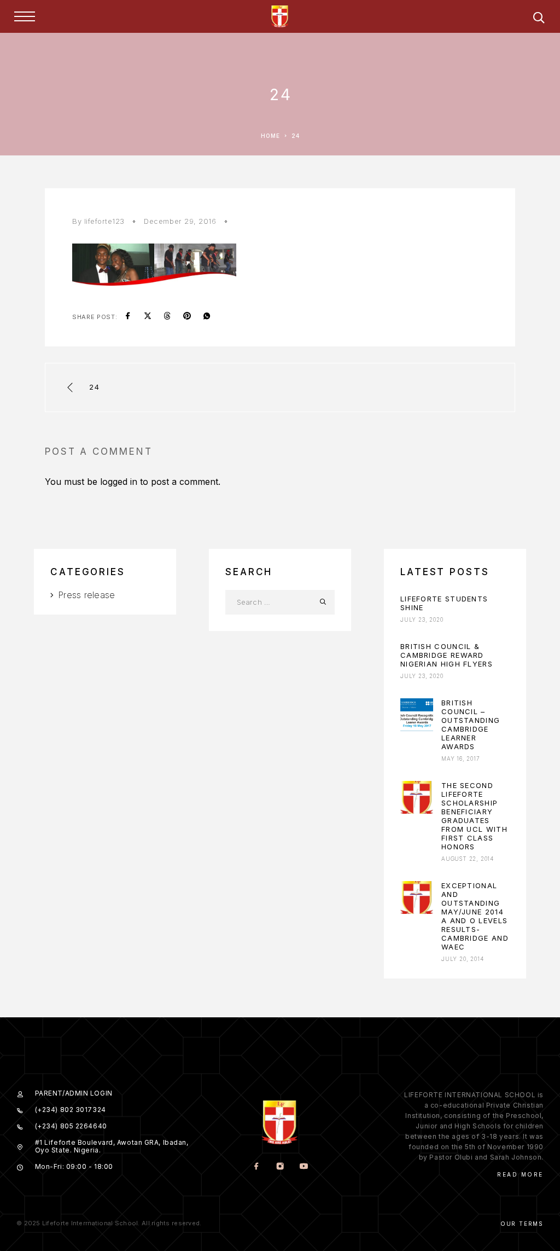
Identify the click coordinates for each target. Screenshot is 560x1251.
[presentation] (416, 714)
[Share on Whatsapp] (207, 316)
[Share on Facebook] (128, 316)
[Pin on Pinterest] (187, 316)
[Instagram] (279, 1167)
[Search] (538, 19)
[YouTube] (303, 1167)
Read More (520, 1174)
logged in (118, 481)
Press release (86, 594)
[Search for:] (267, 602)
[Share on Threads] (167, 316)
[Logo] (280, 16)
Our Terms (522, 1223)
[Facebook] (256, 1167)
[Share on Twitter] (148, 316)
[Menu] (24, 16)
